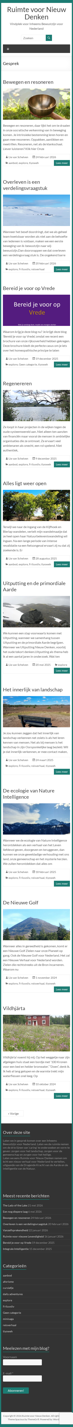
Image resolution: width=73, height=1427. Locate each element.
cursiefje (8, 1287)
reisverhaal (38, 269)
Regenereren (17, 383)
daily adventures (13, 1294)
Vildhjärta (14, 1008)
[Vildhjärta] (36, 1016)
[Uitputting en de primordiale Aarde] (36, 598)
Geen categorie (28, 364)
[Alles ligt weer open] (36, 492)
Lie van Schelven (18, 157)
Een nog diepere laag (15, 1211)
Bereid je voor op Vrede (29, 288)
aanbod (13, 163)
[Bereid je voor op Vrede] (36, 296)
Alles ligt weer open (24, 483)
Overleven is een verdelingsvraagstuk (25, 185)
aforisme (8, 1281)
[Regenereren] (36, 392)
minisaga (8, 1318)
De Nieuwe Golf (20, 902)
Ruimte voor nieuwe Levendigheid (23, 1236)
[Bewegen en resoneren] (36, 90)
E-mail (8, 1373)
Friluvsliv (24, 269)
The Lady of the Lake (15, 1205)
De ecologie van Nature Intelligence (29, 793)
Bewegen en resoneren (28, 82)
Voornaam (10, 1357)
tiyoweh (34, 163)
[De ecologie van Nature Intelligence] (36, 805)
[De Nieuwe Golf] (36, 911)
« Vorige (13, 1113)
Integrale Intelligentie (16, 1248)
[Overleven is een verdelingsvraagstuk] (36, 196)
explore (23, 163)
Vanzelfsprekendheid (15, 1230)
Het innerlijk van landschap (32, 689)
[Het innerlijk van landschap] (36, 698)
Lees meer (62, 163)
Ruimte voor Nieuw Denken (36, 13)
